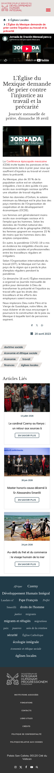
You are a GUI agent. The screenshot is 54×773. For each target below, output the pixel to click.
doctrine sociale (13, 347)
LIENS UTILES (26, 718)
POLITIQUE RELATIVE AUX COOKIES (26, 742)
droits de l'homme (32, 607)
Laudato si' (7, 600)
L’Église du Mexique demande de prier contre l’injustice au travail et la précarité (25, 27)
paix (5, 628)
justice (18, 614)
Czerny (33, 586)
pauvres (16, 628)
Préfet (46, 600)
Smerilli (11, 607)
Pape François (28, 600)
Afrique (18, 586)
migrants (31, 614)
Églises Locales (20, 20)
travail (26, 359)
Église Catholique (32, 635)
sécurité (12, 635)
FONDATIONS (26, 702)
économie (10, 359)
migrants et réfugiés (17, 621)
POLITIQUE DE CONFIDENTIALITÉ (26, 734)
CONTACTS (26, 710)
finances (9, 365)
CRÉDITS (26, 726)
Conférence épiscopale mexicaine (26, 161)
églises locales (29, 365)
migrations (40, 621)
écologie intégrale (26, 642)
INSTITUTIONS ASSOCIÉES (26, 695)
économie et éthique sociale (20, 353)
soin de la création (36, 628)
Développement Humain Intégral (26, 593)
